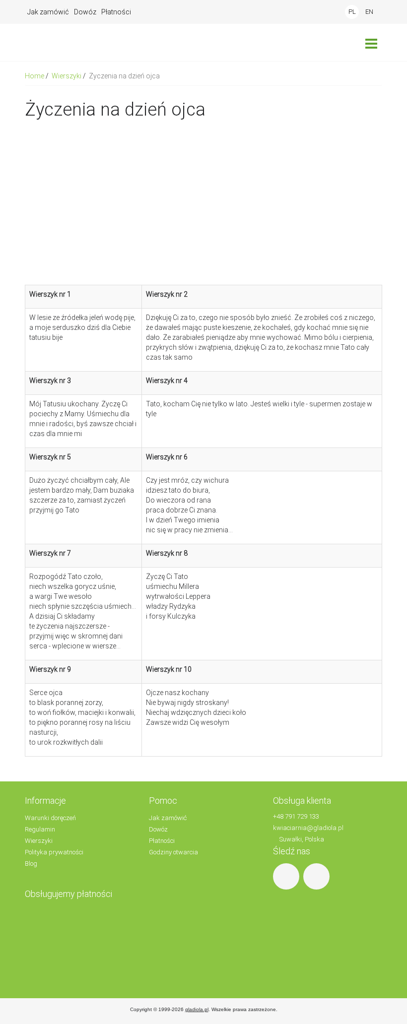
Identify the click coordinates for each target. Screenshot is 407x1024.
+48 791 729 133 (296, 816)
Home (35, 76)
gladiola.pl (196, 1009)
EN (369, 11)
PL (352, 11)
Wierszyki (67, 76)
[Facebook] (287, 876)
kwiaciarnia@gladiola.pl (308, 828)
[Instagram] (317, 876)
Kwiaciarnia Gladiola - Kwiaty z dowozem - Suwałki (67, 42)
